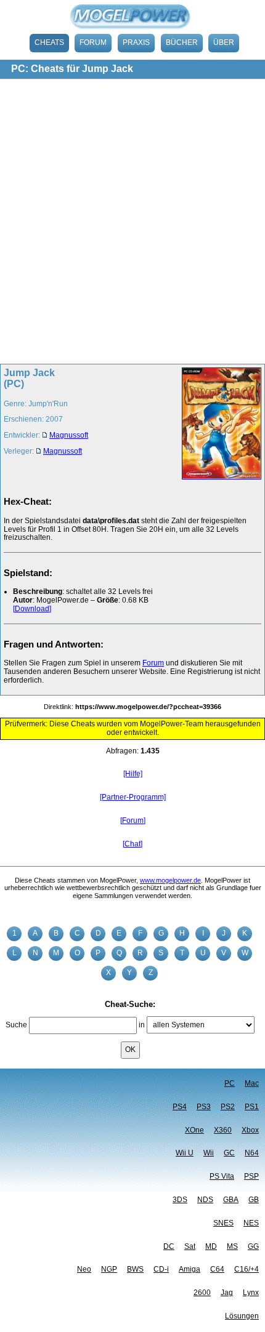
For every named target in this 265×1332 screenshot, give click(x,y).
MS (232, 1246)
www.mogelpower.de (170, 880)
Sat (189, 1246)
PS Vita (222, 1176)
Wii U (185, 1153)
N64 (252, 1153)
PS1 (252, 1106)
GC (229, 1153)
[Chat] (132, 844)
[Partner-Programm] (133, 797)
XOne (194, 1130)
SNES (223, 1223)
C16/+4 (246, 1269)
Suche (16, 1025)
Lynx (251, 1292)
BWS (135, 1269)
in (142, 1025)
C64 (217, 1269)
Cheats (49, 42)
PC (229, 1083)
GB (253, 1199)
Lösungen (242, 1316)
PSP (251, 1176)
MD (211, 1246)
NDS (205, 1199)
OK (130, 1049)
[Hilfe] (132, 773)
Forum (93, 42)
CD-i (161, 1269)
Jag (227, 1292)
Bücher (182, 42)
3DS (180, 1199)
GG (253, 1246)
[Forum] (132, 820)
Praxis (136, 42)
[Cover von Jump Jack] (217, 424)
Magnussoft (68, 435)
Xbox (250, 1130)
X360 (223, 1130)
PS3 (204, 1106)
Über (223, 42)
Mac (252, 1083)
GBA (230, 1199)
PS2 (228, 1106)
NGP (109, 1269)
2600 (202, 1292)
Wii (208, 1153)
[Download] (32, 608)
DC (168, 1246)
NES (251, 1223)
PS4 (180, 1106)
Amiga (189, 1269)
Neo (84, 1269)
